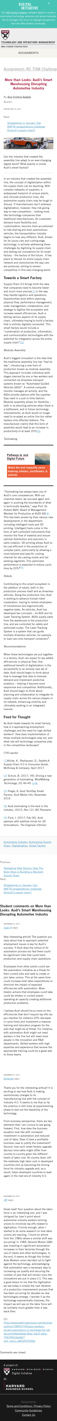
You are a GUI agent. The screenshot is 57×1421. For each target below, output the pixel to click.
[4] (47, 513)
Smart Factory (37, 845)
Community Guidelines (28, 1410)
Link (34, 783)
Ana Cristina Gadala (19, 97)
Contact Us (28, 1414)
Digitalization (20, 845)
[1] (33, 291)
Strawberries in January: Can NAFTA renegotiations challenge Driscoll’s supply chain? (26, 126)
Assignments (28, 52)
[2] (22, 342)
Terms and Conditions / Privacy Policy (28, 1406)
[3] (38, 431)
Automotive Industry (16, 842)
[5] (21, 567)
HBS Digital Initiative (16, 12)
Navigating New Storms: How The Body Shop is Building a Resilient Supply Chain (23, 871)
